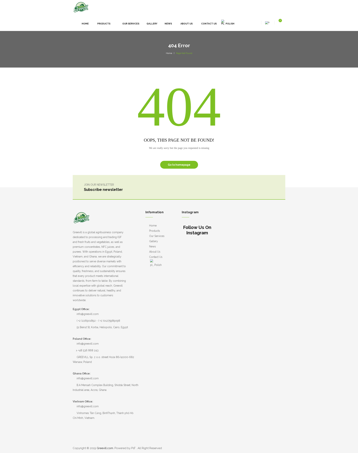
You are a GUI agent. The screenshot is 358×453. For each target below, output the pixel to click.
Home (169, 53)
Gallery (153, 241)
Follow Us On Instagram (197, 230)
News (152, 246)
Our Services (156, 236)
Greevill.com (105, 448)
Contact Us (155, 256)
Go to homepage (179, 164)
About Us (154, 251)
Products (154, 230)
